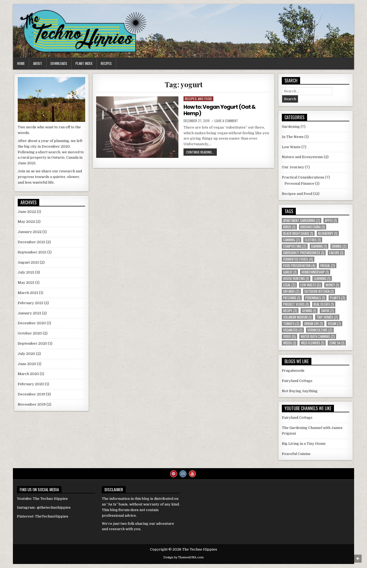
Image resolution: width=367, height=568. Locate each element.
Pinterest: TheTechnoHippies (42, 516)
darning (319, 246)
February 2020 (31, 384)
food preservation (299, 265)
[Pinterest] (173, 473)
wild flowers (312, 342)
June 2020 (27, 364)
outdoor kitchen (319, 291)
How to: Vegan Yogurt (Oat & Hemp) (220, 110)
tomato (291, 323)
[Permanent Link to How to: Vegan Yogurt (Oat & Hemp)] (137, 127)
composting (294, 246)
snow (327, 310)
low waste (310, 284)
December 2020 (32, 323)
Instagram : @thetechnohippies (44, 507)
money (332, 284)
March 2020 (28, 374)
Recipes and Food (198, 98)
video (289, 336)
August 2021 (28, 262)
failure (336, 252)
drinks (339, 246)
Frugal (327, 265)
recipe (290, 310)
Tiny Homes (327, 317)
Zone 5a (336, 342)
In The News (293, 137)
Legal (289, 284)
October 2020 (30, 333)
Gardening (291, 127)
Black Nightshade (298, 233)
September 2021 (32, 252)
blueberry (327, 233)
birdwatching (312, 227)
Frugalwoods (293, 371)
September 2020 (32, 343)
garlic (290, 272)
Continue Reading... (201, 153)
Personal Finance (299, 183)
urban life (313, 323)
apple (331, 220)
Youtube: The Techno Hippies (42, 499)
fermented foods (298, 259)
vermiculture (319, 330)
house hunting (296, 278)
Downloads (59, 63)
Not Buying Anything (300, 391)
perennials (315, 297)
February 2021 (30, 303)
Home (21, 63)
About (37, 63)
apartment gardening (301, 220)
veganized (293, 330)
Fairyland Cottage (297, 381)
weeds (289, 342)
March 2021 (28, 293)
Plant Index (83, 63)
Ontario (291, 291)
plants (337, 297)
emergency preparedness (303, 252)
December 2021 (31, 242)
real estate (324, 304)
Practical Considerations (303, 177)
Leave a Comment (226, 120)
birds (289, 227)
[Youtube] (192, 473)
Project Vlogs (296, 304)
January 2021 (29, 313)
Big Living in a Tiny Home (304, 444)
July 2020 (26, 354)
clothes (313, 239)
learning (322, 278)
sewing (309, 310)
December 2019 (31, 394)
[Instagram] (182, 473)
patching (291, 297)
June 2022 (27, 212)
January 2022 (30, 232)
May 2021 (26, 283)
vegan (334, 323)
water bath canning (318, 336)
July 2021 (26, 272)
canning (291, 239)
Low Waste (291, 147)
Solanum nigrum (297, 317)
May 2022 (26, 222)
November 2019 (32, 404)
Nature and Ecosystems (302, 157)
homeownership (315, 272)
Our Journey (293, 167)
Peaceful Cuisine (296, 454)
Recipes (106, 63)
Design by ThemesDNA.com (183, 557)
